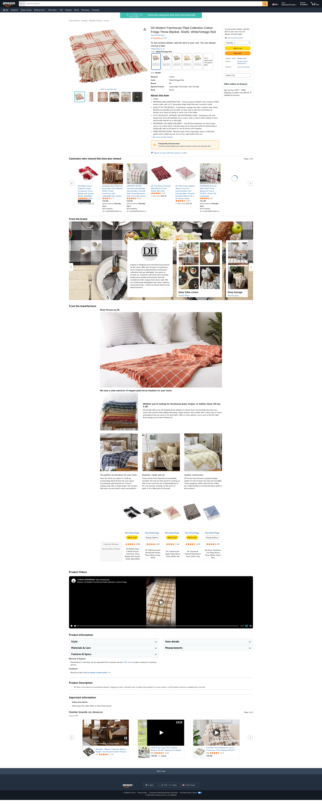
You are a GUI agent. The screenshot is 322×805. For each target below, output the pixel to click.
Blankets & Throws (95, 21)
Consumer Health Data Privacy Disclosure (163, 793)
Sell (61, 10)
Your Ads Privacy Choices (188, 793)
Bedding (85, 21)
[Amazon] (9, 4)
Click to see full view (108, 89)
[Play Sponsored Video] (161, 732)
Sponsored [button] (72, 716)
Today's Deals (26, 10)
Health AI (14, 10)
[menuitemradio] (246, 626)
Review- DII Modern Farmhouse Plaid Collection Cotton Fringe (102, 582)
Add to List (230, 75)
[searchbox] (143, 3)
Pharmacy (85, 10)
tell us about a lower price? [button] (96, 673)
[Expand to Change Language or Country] (158, 785)
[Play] (71, 626)
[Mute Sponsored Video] (126, 743)
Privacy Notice (142, 793)
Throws (106, 21)
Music (76, 10)
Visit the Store (183, 296)
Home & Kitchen (74, 21)
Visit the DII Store (158, 35)
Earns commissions (103, 579)
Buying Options (152, 537)
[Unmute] (250, 625)
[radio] (80, 97)
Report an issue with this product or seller (170, 153)
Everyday (95, 10)
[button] (5, 10)
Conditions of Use (129, 793)
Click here (128, 662)
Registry (68, 10)
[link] (88, 191)
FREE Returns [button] (157, 49)
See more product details (163, 137)
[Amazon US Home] (127, 786)
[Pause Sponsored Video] (126, 738)
